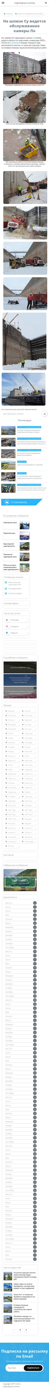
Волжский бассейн (13, 729)
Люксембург (29, 765)
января (8, 931)
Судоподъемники (30, 796)
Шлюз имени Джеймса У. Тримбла (30, 465)
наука (10, 769)
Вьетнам (28, 729)
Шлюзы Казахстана (13, 832)
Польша (11, 783)
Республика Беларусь (13, 787)
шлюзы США (22, 462)
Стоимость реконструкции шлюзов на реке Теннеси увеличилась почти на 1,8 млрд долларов (31, 443)
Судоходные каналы (13, 801)
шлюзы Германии (30, 828)
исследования (30, 742)
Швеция (28, 823)
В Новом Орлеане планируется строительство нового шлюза (28, 431)
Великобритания (13, 724)
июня (7, 911)
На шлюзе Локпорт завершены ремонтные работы (28, 454)
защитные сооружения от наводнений (30, 733)
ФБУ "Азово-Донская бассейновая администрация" (30, 814)
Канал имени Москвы (30, 751)
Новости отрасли (30, 774)
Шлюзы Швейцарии (13, 841)
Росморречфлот (14, 588)
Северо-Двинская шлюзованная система (13, 792)
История (11, 747)
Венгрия (28, 724)
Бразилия (28, 720)
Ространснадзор (15, 593)
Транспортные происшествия (30, 801)
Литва (10, 765)
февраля (9, 927)
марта (8, 923)
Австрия (11, 711)
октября (9, 943)
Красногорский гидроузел (13, 760)
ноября (8, 939)
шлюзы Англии (13, 828)
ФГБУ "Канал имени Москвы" (13, 819)
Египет (10, 733)
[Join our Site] (16, 632)
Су (34, 38)
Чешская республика (13, 823)
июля (7, 907)
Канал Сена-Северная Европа (13, 756)
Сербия (27, 792)
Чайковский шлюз (10, 523)
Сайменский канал (30, 787)
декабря (9, 935)
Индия (10, 738)
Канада (11, 751)
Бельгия (11, 720)
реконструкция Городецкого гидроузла (30, 783)
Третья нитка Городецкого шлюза (13, 805)
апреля (8, 919)
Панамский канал (30, 778)
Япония (11, 846)
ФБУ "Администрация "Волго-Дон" (30, 810)
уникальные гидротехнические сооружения (30, 805)
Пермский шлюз (9, 533)
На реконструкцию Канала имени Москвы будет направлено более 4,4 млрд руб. (25, 1276)
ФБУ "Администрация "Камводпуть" (13, 814)
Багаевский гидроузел (13, 715)
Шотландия (29, 841)
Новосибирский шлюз (13, 774)
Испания (11, 742)
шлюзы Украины (13, 837)
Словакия (11, 796)
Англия (27, 711)
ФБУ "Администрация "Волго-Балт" (13, 810)
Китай (27, 756)
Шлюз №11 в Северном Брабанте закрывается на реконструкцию (24, 1296)
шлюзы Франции (30, 837)
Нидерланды (30, 769)
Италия (27, 747)
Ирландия (28, 738)
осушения (14, 43)
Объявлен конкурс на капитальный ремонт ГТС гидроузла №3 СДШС (24, 1318)
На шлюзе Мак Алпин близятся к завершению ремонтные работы (29, 477)
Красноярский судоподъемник (9, 545)
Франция (28, 819)
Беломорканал (30, 715)
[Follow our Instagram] (16, 626)
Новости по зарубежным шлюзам (29, 427)
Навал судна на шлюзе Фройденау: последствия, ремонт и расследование (24, 1286)
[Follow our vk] (16, 620)
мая (7, 915)
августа (8, 903)
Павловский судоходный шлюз (10, 555)
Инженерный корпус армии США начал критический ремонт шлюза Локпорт (32, 489)
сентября (9, 947)
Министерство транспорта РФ (14, 583)
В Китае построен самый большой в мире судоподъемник (11, 567)
